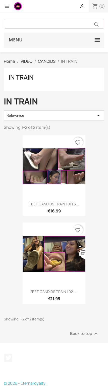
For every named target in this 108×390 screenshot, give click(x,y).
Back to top (84, 333)
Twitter (8, 358)
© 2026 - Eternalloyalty (24, 383)
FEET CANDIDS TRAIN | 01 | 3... (54, 204)
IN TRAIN (21, 77)
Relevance (54, 116)
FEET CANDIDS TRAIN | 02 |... (54, 291)
